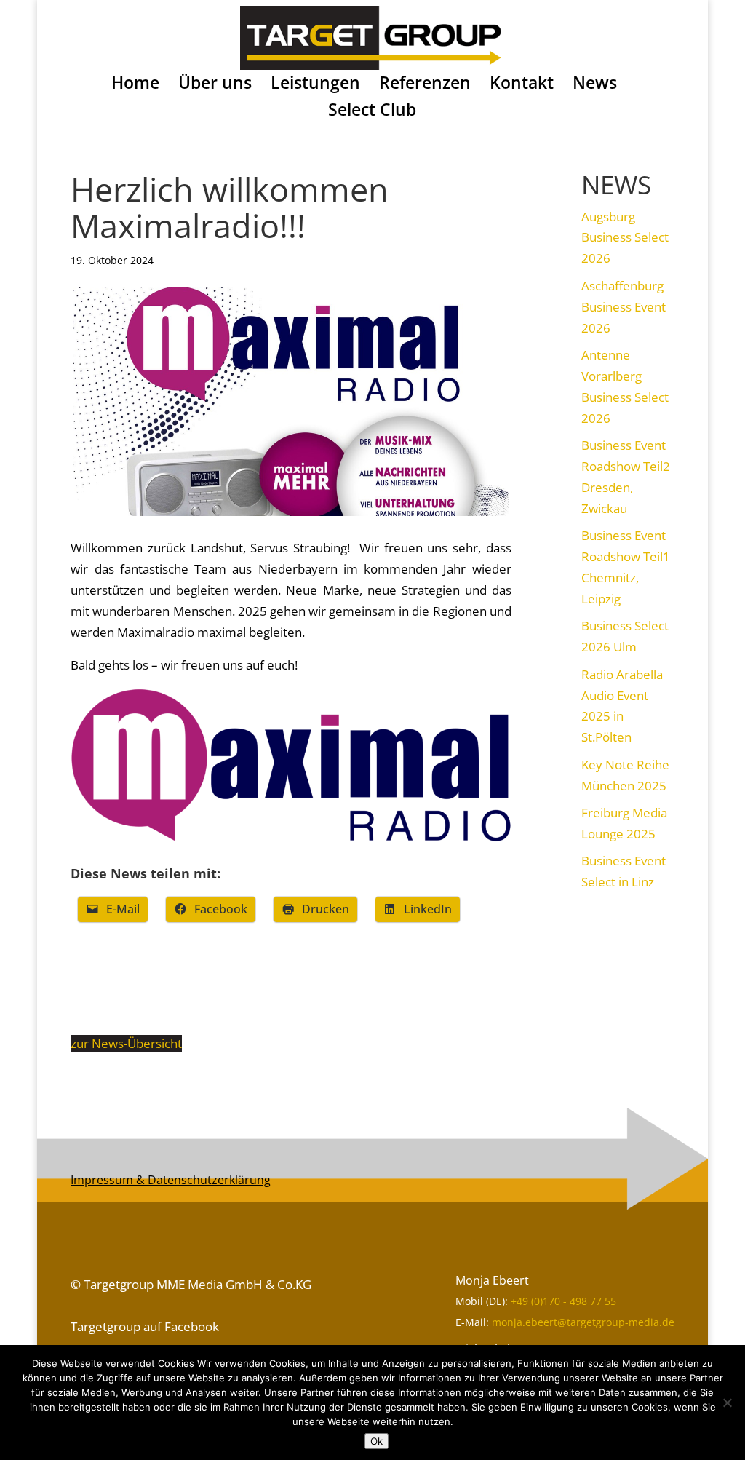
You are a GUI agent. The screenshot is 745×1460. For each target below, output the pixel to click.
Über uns (215, 85)
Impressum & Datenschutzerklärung (171, 1180)
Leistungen (315, 85)
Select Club (372, 112)
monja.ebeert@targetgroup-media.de (583, 1322)
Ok (376, 1441)
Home (135, 85)
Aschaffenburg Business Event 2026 (623, 306)
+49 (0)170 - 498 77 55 (563, 1301)
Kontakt (522, 85)
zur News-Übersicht (126, 1043)
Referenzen (425, 85)
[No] (727, 1402)
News (595, 85)
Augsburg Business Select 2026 (625, 237)
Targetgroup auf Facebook (145, 1326)
